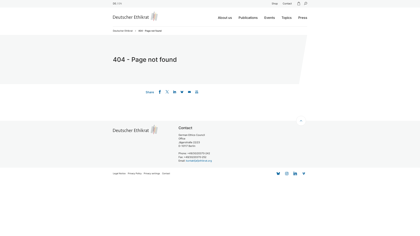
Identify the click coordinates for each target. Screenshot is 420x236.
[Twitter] (167, 92)
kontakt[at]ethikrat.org (199, 160)
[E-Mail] (189, 92)
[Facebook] (160, 92)
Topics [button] (287, 17)
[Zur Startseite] (135, 16)
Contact (287, 3)
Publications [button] (248, 17)
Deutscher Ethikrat (123, 31)
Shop (275, 3)
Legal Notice (119, 173)
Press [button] (302, 17)
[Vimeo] (303, 173)
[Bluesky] (278, 173)
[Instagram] (286, 173)
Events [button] (269, 17)
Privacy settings (152, 173)
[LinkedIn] (175, 92)
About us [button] (225, 17)
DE (114, 3)
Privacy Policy (135, 173)
